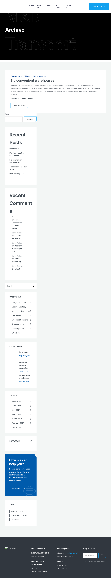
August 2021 (17, 401)
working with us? (72, 553)
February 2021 (18, 423)
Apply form (58, 6)
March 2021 (17, 419)
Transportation (17, 76)
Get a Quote (99, 6)
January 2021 (17, 427)
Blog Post (16, 269)
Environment (28, 98)
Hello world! (14, 149)
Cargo (22, 511)
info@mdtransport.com (65, 556)
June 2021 (16, 406)
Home (31, 5)
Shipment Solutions (20, 320)
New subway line (16, 174)
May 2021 (16, 410)
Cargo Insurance (19, 302)
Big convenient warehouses (32, 80)
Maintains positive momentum (23, 365)
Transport (26, 515)
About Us (39, 6)
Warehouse (15, 519)
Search (8, 114)
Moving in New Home (21, 311)
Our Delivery (17, 315)
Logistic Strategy (19, 307)
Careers (49, 5)
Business (15, 98)
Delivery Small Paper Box (17, 248)
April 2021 (16, 414)
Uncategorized (18, 328)
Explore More (19, 105)
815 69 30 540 (62, 569)
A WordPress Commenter (17, 220)
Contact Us (68, 6)
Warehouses (17, 333)
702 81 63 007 (62, 565)
